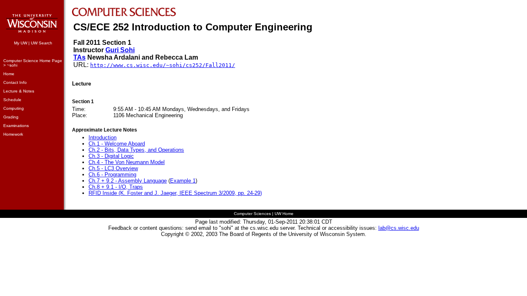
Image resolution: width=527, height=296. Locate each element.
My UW (20, 43)
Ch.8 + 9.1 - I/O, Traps (116, 187)
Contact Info (15, 82)
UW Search (41, 43)
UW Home (284, 213)
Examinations (16, 125)
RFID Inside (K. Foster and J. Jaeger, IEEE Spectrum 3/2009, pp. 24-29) (175, 193)
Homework (13, 134)
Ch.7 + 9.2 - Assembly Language (128, 181)
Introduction (103, 137)
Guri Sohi (120, 49)
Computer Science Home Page (32, 60)
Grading (11, 117)
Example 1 (183, 181)
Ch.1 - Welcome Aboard (117, 144)
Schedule (12, 99)
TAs (79, 57)
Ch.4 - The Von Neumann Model (127, 162)
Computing (13, 108)
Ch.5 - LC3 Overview (113, 168)
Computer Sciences (252, 213)
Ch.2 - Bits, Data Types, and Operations (136, 150)
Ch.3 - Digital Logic (111, 156)
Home (8, 74)
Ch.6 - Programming (112, 174)
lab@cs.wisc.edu (398, 228)
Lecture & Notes (18, 91)
